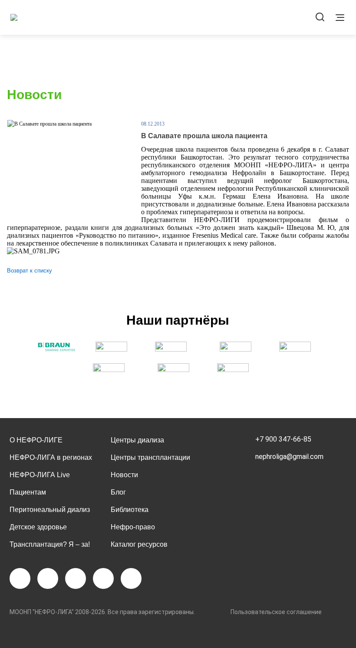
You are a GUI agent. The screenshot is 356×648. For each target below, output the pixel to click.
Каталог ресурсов (139, 544)
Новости (124, 475)
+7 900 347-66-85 (283, 439)
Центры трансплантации (150, 457)
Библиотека (129, 509)
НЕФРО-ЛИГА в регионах (51, 457)
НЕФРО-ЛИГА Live (40, 475)
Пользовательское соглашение (276, 611)
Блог (118, 492)
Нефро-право (133, 527)
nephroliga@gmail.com (289, 456)
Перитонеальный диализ (50, 509)
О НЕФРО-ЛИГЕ (36, 440)
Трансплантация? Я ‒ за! (50, 544)
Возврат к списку (29, 270)
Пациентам (28, 492)
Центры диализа (137, 440)
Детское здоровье (38, 527)
